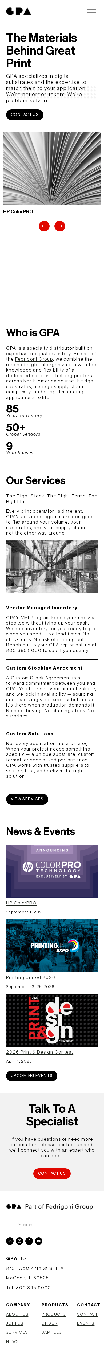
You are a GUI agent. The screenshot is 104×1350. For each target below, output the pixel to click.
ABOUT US (17, 1314)
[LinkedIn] (10, 1241)
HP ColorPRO (21, 903)
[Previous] (44, 226)
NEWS (12, 1342)
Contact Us (52, 1174)
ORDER (49, 1323)
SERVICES (17, 1333)
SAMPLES (52, 1333)
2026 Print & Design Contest (39, 1052)
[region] (52, 182)
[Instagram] (19, 1241)
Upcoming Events (32, 1076)
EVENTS (85, 1323)
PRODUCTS (54, 1314)
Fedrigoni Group (34, 359)
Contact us (25, 115)
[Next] (59, 226)
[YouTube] (38, 1241)
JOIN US (14, 1323)
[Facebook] (29, 1241)
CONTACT (87, 1314)
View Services (27, 799)
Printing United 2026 (30, 977)
